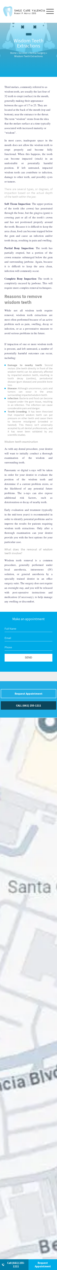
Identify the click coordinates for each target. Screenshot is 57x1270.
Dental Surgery (37, 53)
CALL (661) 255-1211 (28, 705)
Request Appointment (43, 1264)
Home (13, 53)
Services (23, 53)
